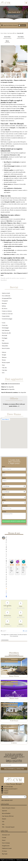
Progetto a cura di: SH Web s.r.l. (8, 860)
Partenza (4, 489)
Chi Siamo (4, 851)
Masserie (4, 819)
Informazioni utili (6, 835)
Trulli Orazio (14, 721)
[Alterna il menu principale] (26, 3)
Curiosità (4, 837)
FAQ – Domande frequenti (8, 827)
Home (2, 33)
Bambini (4, 500)
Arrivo (3, 484)
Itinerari (3, 840)
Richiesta (4, 511)
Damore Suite (14, 698)
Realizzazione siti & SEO (22, 860)
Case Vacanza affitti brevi (13, 16)
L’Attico (14, 743)
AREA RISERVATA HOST (7, 800)
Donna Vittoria (14, 676)
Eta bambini (4, 506)
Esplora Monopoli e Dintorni (8, 808)
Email (3, 472)
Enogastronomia (5, 845)
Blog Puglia (4, 854)
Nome (3, 466)
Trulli (3, 821)
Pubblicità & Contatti (7, 848)
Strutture (5, 33)
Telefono (4, 478)
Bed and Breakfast (16, 15)
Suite (19, 16)
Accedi (25, 631)
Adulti (3, 495)
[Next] (26, 567)
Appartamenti (10, 15)
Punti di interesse (6, 843)
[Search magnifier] (25, 797)
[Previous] (8, 567)
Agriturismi (4, 810)
